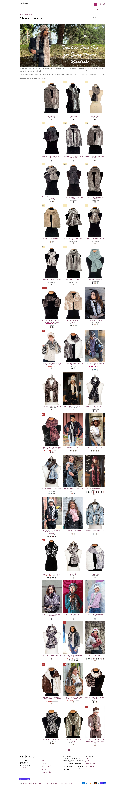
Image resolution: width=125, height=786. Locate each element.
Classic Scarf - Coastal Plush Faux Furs (52, 238)
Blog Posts (44, 769)
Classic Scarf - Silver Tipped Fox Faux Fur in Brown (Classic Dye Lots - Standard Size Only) (95, 741)
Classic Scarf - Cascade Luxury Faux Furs (95, 530)
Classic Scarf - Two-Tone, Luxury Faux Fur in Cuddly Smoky (51, 156)
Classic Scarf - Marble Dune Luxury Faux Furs (95, 407)
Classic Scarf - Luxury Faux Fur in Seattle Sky (73, 615)
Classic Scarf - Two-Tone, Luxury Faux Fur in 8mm (95, 698)
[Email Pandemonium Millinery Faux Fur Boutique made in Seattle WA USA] (20, 768)
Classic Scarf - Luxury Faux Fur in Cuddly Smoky (73, 198)
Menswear (70, 9)
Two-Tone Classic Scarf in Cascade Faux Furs (51, 489)
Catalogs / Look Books (99, 9)
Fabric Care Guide (45, 774)
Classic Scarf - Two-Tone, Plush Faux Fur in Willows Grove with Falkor (73, 698)
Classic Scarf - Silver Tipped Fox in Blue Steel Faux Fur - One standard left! (51, 364)
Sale (90, 9)
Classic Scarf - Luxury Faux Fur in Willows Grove (73, 740)
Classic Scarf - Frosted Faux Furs (73, 530)
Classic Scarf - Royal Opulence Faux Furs (95, 655)
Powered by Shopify (68, 783)
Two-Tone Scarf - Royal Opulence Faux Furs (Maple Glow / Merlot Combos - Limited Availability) (51, 532)
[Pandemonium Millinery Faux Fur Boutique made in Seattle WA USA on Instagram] (23, 768)
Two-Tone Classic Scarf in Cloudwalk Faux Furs (73, 321)
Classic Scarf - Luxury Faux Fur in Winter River (95, 615)
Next (77, 749)
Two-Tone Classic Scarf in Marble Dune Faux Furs (73, 364)
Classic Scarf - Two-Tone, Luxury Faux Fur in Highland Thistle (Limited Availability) (51, 448)
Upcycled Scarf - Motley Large (95, 447)
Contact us (73, 768)
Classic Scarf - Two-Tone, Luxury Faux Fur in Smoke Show (73, 156)
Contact (86, 761)
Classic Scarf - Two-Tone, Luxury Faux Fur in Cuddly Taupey (95, 115)
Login (43, 758)
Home (83, 9)
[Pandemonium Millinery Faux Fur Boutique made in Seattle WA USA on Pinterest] (25, 768)
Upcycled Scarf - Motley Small (73, 447)
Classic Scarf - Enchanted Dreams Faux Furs (95, 364)
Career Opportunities (89, 766)
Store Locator (45, 760)
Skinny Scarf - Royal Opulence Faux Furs (95, 488)
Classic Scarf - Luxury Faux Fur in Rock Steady (73, 239)
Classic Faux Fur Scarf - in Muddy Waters (51, 655)
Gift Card (87, 760)
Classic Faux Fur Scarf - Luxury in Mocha (51, 406)
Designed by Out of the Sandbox (57, 783)
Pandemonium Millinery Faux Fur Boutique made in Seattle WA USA (36, 783)
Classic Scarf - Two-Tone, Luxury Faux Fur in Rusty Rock (51, 115)
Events (43, 761)
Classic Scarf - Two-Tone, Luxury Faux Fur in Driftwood (95, 156)
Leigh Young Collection (49, 9)
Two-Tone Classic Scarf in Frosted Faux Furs (73, 489)
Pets (78, 9)
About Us (44, 763)
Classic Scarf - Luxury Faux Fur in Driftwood (73, 280)
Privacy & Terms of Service (47, 768)
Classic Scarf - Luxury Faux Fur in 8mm (52, 739)
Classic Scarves (28, 14)
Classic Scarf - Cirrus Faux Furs (95, 279)
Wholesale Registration (90, 763)
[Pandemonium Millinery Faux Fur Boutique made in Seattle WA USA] (25, 4)
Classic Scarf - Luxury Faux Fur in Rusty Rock (95, 239)
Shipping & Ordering (46, 766)
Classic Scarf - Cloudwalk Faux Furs (95, 320)
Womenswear (61, 9)
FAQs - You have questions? (48, 771)
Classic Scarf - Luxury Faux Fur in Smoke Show (51, 280)
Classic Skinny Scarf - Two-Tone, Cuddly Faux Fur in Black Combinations (51, 321)
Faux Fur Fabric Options (47, 772)
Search (86, 758)
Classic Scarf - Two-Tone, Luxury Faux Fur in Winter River (95, 573)
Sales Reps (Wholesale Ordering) (92, 765)
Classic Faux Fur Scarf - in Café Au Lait (73, 406)
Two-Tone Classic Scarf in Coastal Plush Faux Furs (51, 197)
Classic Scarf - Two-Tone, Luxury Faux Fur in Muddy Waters (51, 615)
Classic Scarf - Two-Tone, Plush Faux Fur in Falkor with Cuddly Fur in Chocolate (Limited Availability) (51, 699)
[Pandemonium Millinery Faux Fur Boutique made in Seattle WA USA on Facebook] (22, 768)
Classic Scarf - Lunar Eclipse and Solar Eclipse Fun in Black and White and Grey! (51, 573)
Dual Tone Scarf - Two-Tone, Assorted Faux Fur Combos (73, 656)
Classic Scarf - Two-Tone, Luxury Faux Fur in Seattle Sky (73, 573)
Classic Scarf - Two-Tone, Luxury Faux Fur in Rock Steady (73, 115)
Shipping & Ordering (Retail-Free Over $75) (51, 765)
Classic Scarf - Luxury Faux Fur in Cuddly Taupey (95, 198)
